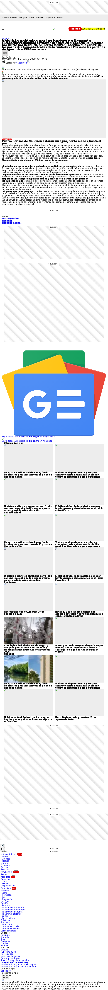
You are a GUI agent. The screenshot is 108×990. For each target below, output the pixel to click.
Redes (4, 874)
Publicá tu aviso (8, 952)
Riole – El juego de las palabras (16, 960)
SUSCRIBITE (93, 29)
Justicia (5, 861)
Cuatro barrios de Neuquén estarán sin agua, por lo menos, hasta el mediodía (51, 142)
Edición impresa (8, 931)
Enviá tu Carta (9, 918)
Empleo (4, 950)
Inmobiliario (6, 924)
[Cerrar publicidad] (2, 845)
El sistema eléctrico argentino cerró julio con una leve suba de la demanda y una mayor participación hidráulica (28, 508)
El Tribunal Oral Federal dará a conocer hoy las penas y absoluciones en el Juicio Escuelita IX (79, 508)
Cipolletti (50, 17)
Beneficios (6, 971)
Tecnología (7, 899)
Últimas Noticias (11, 854)
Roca (31, 17)
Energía (4, 863)
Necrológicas (7, 954)
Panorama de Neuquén (13, 908)
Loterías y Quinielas (10, 956)
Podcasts (5, 922)
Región (5, 38)
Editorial (6, 905)
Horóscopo (7, 895)
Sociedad (5, 891)
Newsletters (9, 872)
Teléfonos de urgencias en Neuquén (18, 967)
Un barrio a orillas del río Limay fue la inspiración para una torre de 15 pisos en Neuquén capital (28, 474)
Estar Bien (8, 888)
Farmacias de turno (10, 958)
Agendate (8, 877)
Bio (3, 897)
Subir (5, 977)
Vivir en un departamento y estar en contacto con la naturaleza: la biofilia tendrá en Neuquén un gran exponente (77, 474)
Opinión (4, 903)
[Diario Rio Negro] (3, 980)
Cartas (5, 916)
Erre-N (5, 884)
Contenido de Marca (10, 929)
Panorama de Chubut (12, 912)
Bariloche (40, 17)
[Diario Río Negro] (54, 29)
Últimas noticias (9, 17)
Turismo (4, 867)
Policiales (5, 920)
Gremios (6, 859)
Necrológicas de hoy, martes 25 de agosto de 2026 (24, 612)
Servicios (5, 869)
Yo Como (6, 901)
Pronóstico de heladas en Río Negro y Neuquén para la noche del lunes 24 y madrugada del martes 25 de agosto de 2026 (27, 648)
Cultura (4, 881)
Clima (4, 893)
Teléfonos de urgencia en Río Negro (18, 965)
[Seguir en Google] (3, 72)
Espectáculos (8, 886)
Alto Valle (5, 937)
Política (4, 857)
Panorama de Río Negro (13, 910)
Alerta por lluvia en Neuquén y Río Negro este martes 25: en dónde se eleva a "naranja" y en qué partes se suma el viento (79, 648)
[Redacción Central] (5, 51)
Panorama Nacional (11, 914)
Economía (5, 865)
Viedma (60, 17)
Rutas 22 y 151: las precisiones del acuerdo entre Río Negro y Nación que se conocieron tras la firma (79, 613)
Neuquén (23, 17)
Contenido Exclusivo (10, 927)
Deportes (5, 879)
